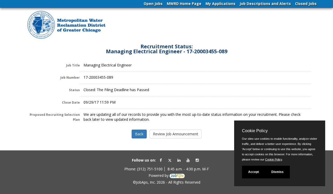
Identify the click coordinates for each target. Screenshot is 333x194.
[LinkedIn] (179, 160)
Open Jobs (153, 3)
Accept (253, 172)
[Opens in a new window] (177, 175)
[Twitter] (169, 160)
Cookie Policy (273, 159)
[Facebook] (161, 160)
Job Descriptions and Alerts (265, 3)
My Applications (220, 3)
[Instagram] (197, 160)
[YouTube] (188, 160)
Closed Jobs (306, 3)
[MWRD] (66, 25)
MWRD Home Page (184, 3)
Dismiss (277, 172)
